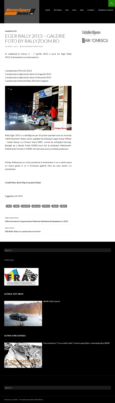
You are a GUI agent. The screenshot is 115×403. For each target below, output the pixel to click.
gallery (25, 206)
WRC (82, 10)
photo (46, 206)
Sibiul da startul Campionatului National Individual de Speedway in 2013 (36, 219)
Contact (91, 10)
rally (63, 206)
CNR (66, 10)
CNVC (74, 10)
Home (47, 10)
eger (17, 206)
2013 (9, 206)
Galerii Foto (11, 31)
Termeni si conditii (105, 10)
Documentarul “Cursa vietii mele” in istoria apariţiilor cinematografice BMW (76, 343)
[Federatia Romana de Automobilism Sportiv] (21, 276)
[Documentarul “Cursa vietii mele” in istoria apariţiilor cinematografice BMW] (23, 355)
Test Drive (58, 10)
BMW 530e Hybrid (51, 301)
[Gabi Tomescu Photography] (95, 40)
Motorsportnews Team (32, 46)
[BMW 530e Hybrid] (23, 313)
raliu (55, 206)
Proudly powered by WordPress (31, 400)
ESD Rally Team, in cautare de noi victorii (23, 230)
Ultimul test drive (13, 294)
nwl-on (36, 206)
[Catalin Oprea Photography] (91, 33)
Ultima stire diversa (15, 335)
